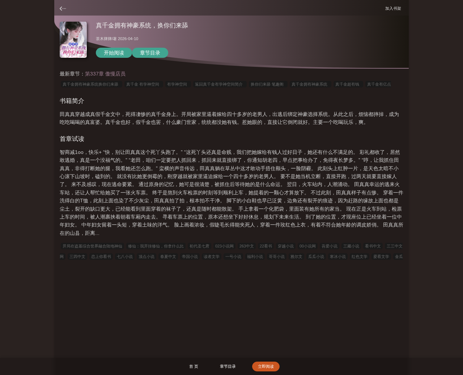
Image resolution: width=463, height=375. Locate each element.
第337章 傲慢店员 (105, 74)
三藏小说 (351, 246)
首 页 (193, 366)
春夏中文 (168, 256)
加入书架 (394, 8)
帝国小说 (190, 256)
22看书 (266, 246)
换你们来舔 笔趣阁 (268, 84)
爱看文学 (381, 256)
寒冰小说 (338, 256)
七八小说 (125, 256)
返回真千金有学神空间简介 (220, 84)
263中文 (246, 246)
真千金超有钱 (348, 84)
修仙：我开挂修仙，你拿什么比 (156, 246)
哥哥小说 (277, 256)
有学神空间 (178, 84)
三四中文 (77, 256)
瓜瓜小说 (316, 256)
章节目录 (150, 53)
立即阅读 (266, 366)
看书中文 (373, 246)
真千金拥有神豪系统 (311, 84)
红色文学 (360, 256)
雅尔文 (296, 256)
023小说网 (224, 246)
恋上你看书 (101, 256)
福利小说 (255, 256)
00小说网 (308, 246)
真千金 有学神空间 (143, 84)
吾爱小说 (329, 246)
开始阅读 (114, 53)
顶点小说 (146, 256)
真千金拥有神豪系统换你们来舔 (91, 84)
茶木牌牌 (104, 38)
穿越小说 (286, 246)
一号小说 (233, 256)
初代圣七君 (199, 246)
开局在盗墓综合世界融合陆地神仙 (92, 246)
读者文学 (212, 256)
